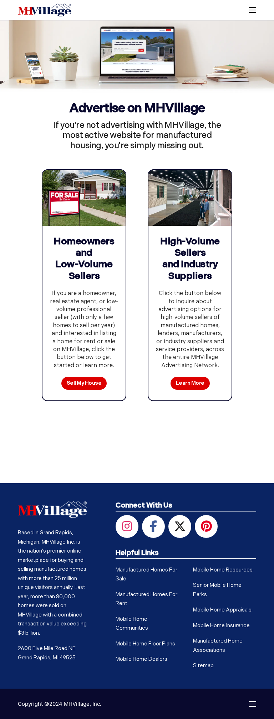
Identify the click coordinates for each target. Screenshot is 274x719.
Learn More (190, 383)
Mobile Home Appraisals (222, 610)
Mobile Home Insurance (221, 626)
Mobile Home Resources (223, 570)
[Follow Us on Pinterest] (206, 526)
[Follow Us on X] (179, 526)
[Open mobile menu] (252, 10)
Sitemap (203, 666)
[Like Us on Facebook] (153, 526)
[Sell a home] (84, 198)
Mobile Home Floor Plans (145, 644)
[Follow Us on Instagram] (127, 526)
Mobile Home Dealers (141, 659)
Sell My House (84, 383)
